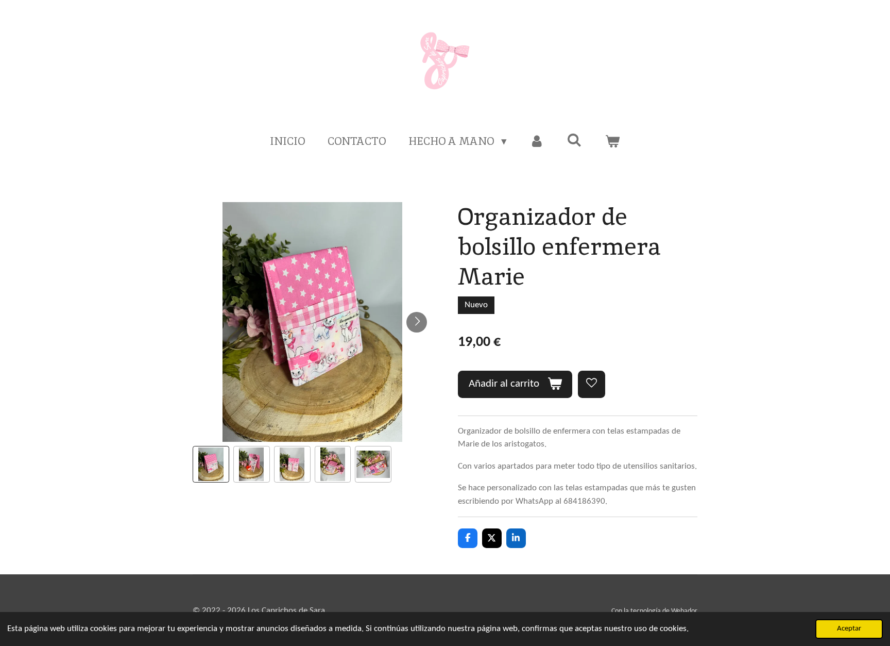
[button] (211, 464)
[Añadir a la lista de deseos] (591, 384)
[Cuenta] (537, 141)
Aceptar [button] (849, 629)
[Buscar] (574, 140)
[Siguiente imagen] (416, 322)
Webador (684, 611)
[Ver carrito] (612, 141)
